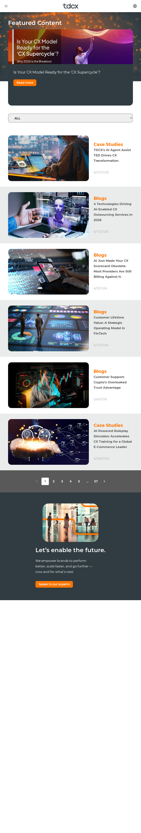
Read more (25, 82)
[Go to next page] (104, 481)
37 (96, 481)
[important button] (6, 6)
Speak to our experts (54, 584)
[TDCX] (70, 6)
